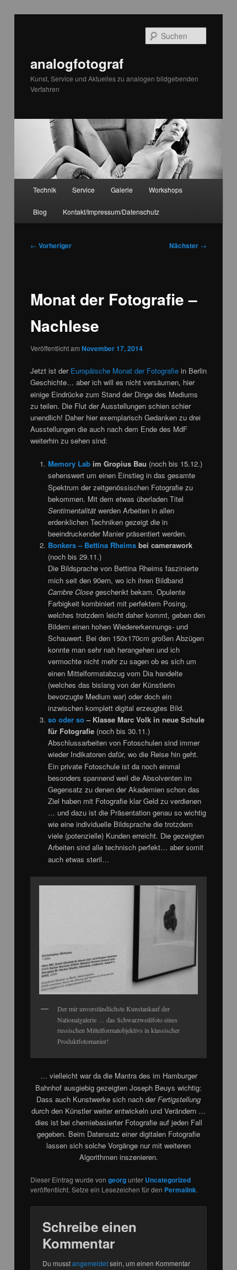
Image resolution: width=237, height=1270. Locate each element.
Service (83, 189)
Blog (40, 211)
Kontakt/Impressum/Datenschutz (111, 211)
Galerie (122, 189)
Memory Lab (69, 463)
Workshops (165, 189)
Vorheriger (51, 245)
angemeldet (90, 1263)
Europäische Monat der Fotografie (125, 370)
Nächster (188, 245)
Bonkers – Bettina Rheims (92, 545)
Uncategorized (168, 1180)
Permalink (180, 1190)
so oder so (66, 719)
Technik (44, 189)
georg (117, 1180)
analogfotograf (76, 63)
